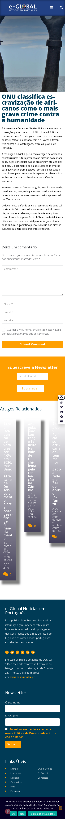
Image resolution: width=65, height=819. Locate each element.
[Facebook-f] (7, 652)
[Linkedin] (22, 652)
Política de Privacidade (42, 813)
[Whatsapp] (27, 652)
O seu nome (12, 702)
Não (22, 813)
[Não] (60, 808)
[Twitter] (12, 652)
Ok (13, 813)
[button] (61, 398)
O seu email (12, 716)
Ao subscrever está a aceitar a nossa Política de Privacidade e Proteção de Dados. (31, 733)
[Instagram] (17, 652)
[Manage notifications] (7, 811)
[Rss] (33, 652)
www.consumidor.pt (22, 677)
